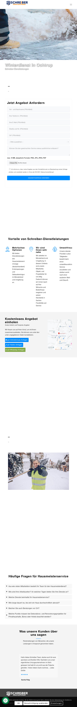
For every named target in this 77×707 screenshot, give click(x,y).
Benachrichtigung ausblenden (36, 703)
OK (18, 703)
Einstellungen (56, 703)
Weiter (64, 471)
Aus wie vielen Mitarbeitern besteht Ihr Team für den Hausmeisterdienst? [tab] (38, 586)
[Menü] (71, 4)
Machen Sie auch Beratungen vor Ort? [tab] (24, 608)
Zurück (13, 471)
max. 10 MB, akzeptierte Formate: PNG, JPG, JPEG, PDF (26, 158)
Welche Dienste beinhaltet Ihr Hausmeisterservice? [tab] (29, 597)
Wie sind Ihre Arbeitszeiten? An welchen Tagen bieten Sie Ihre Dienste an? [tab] (38, 591)
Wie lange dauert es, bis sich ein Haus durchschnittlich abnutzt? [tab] (34, 602)
